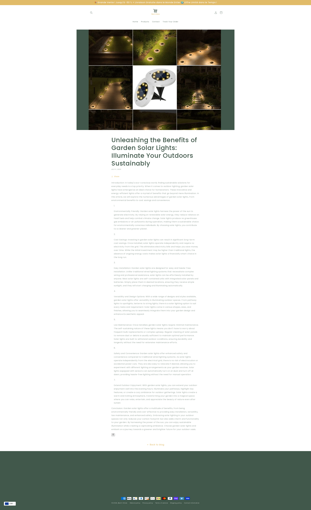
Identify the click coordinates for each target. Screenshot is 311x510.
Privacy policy (148, 503)
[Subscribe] (174, 478)
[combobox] (10, 504)
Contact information (191, 503)
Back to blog (157, 444)
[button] (91, 12)
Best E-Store (122, 503)
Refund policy (135, 503)
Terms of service (161, 503)
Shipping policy (176, 503)
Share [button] (116, 176)
